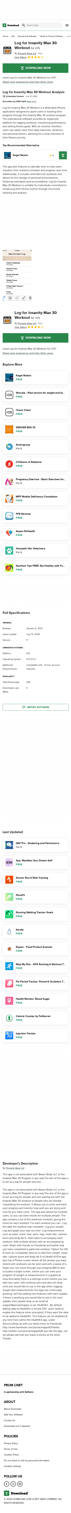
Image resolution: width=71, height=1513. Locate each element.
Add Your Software (13, 1414)
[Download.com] (11, 25)
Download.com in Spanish (17, 1426)
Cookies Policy (11, 1454)
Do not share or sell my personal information (27, 1460)
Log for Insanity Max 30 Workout (36, 45)
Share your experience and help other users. (28, 82)
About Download (12, 1409)
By (25, 53)
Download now (38, 68)
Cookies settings (12, 1466)
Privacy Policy (11, 1443)
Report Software (38, 707)
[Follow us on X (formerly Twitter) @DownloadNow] (13, 1484)
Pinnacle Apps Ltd (15, 1168)
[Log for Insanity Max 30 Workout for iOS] (7, 50)
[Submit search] (23, 25)
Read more (31, 101)
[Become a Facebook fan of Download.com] (6, 1484)
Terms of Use (11, 1449)
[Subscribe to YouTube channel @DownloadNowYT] (19, 1484)
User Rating (21, 57)
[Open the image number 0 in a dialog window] (17, 275)
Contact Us (9, 1420)
